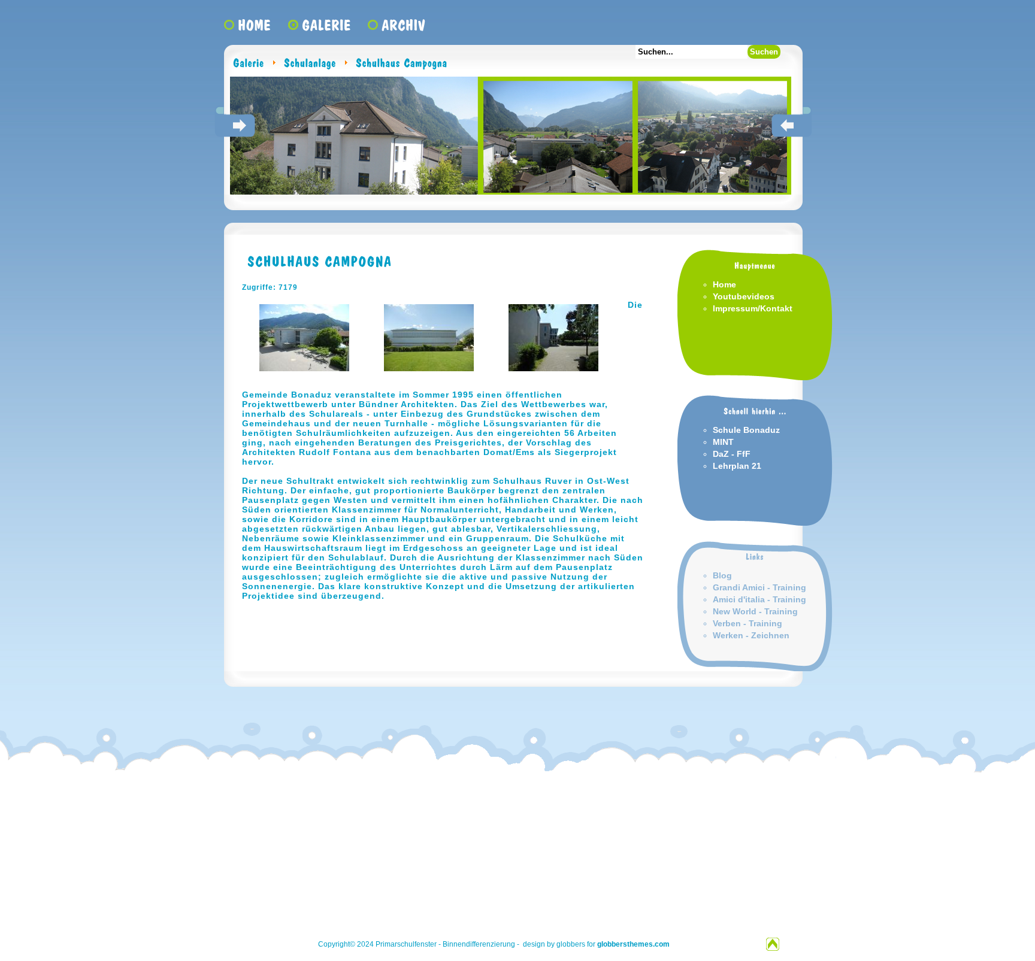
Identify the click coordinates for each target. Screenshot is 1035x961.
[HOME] (254, 28)
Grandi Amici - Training (759, 587)
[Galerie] (248, 62)
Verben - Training (747, 623)
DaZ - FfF (731, 454)
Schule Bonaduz (746, 430)
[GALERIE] (326, 28)
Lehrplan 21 (737, 466)
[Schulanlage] (310, 62)
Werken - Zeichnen (751, 635)
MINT (723, 442)
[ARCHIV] (404, 28)
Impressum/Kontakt (752, 308)
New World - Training (755, 611)
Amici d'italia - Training (759, 599)
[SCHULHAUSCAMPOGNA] (317, 260)
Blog (722, 575)
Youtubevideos (743, 296)
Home (724, 284)
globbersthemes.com (633, 944)
